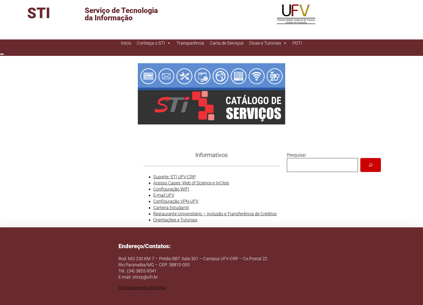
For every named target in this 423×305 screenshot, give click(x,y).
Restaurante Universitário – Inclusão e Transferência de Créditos (215, 213)
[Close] (2, 54)
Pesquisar (296, 155)
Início (126, 43)
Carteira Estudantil (171, 207)
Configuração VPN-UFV (175, 201)
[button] (211, 93)
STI (38, 13)
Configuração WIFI (171, 189)
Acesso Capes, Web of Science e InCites (191, 182)
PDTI (297, 43)
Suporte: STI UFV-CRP (174, 176)
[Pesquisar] (370, 165)
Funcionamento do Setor (142, 287)
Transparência (190, 43)
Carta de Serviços (227, 43)
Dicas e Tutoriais (265, 43)
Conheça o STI (151, 43)
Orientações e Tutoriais (175, 219)
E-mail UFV (163, 195)
